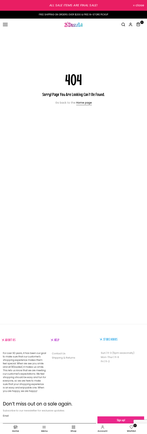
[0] (138, 24)
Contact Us (58, 353)
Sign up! (121, 420)
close (9, 5)
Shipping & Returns (63, 357)
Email (6, 415)
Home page (84, 103)
